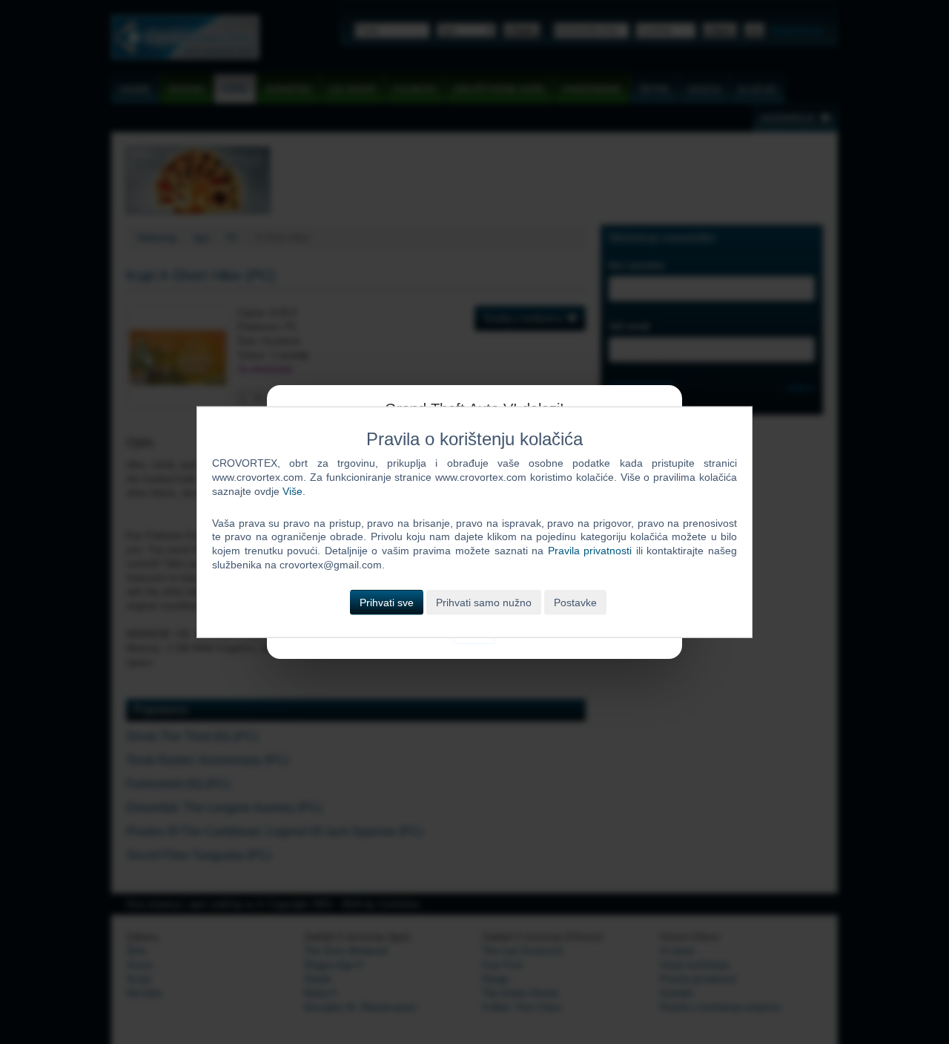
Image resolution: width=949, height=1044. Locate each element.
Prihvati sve (387, 602)
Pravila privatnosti (590, 551)
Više (292, 490)
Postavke (575, 602)
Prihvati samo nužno (484, 602)
